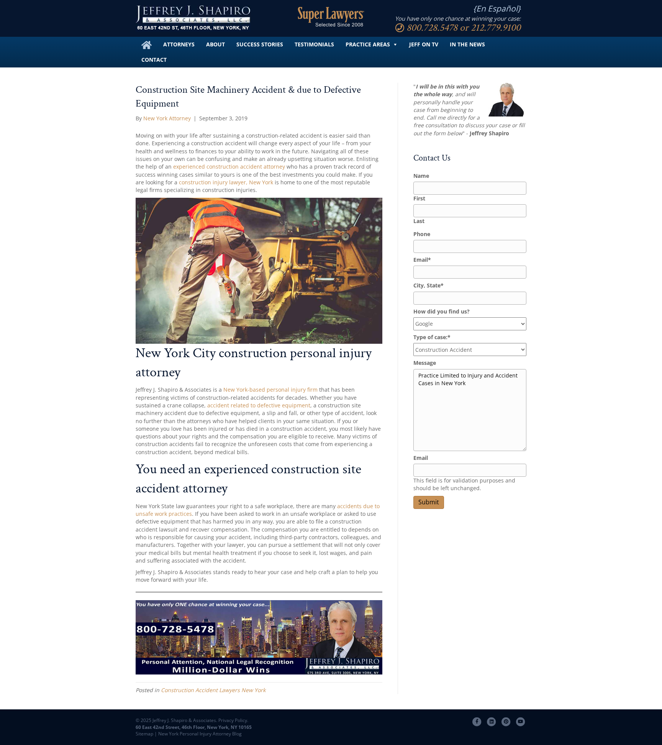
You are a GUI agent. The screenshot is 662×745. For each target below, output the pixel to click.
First (419, 198)
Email (422, 259)
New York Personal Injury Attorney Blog (200, 733)
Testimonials (314, 44)
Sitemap (144, 733)
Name (421, 175)
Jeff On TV (423, 44)
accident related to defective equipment (258, 405)
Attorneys (179, 44)
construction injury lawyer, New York (226, 182)
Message (424, 362)
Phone (421, 234)
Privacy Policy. (232, 720)
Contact (154, 59)
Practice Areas (368, 44)
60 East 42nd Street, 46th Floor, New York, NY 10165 (194, 727)
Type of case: (432, 337)
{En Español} (497, 8)
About (215, 44)
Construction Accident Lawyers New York (213, 690)
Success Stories (259, 44)
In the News (467, 44)
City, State (428, 285)
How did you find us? (441, 311)
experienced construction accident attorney (229, 166)
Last (418, 221)
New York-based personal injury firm (270, 389)
